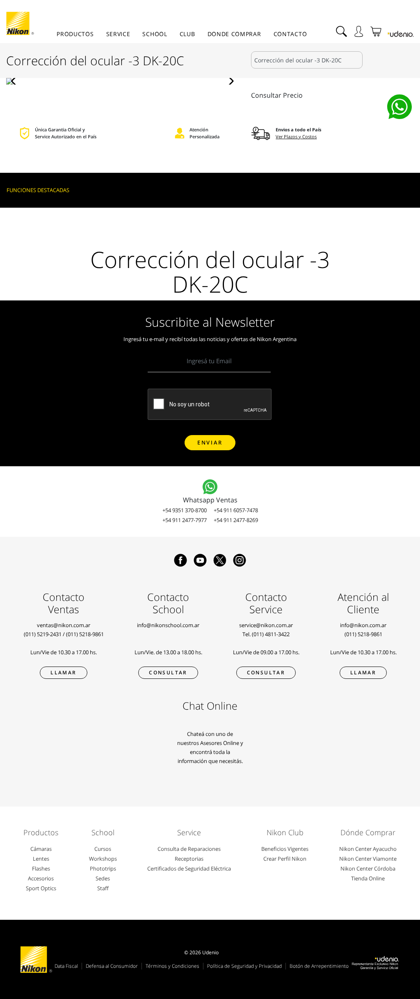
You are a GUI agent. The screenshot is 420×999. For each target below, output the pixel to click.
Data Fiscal (66, 965)
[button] (15, 81)
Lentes (41, 858)
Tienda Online (368, 878)
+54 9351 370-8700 (184, 510)
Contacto (290, 34)
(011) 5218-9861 (85, 634)
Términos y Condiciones (172, 965)
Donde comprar (234, 34)
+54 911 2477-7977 (184, 520)
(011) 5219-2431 (43, 634)
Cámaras (41, 848)
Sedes (103, 878)
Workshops (103, 858)
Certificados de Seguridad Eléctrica (189, 868)
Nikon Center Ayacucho (368, 848)
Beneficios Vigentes (284, 848)
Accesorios (41, 878)
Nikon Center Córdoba (367, 868)
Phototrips (103, 868)
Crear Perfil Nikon (284, 858)
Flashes (41, 868)
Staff (103, 888)
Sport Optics (41, 888)
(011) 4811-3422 (271, 634)
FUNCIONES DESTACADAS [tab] (38, 190)
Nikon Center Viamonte (368, 858)
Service (118, 34)
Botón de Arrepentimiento (319, 965)
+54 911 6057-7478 (236, 510)
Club (187, 34)
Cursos (102, 848)
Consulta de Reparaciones (189, 848)
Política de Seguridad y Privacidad (244, 965)
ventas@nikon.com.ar (63, 625)
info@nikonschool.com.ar (168, 625)
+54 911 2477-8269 (236, 520)
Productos (75, 34)
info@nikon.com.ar (363, 625)
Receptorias (189, 858)
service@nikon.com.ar (266, 625)
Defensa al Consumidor (112, 965)
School (154, 34)
